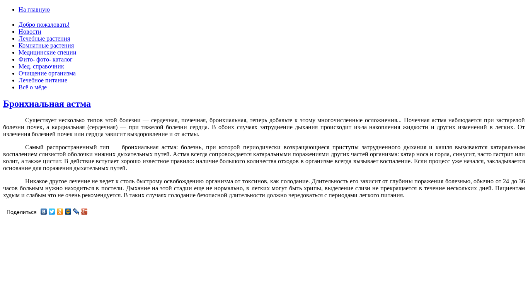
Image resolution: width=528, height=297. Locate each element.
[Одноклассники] (60, 212)
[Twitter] (52, 212)
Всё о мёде (33, 87)
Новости (30, 31)
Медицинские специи (48, 52)
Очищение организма (47, 73)
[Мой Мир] (68, 212)
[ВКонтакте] (44, 212)
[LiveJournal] (76, 212)
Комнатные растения (46, 45)
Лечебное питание (43, 80)
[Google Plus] (84, 212)
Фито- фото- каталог (46, 59)
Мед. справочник (41, 66)
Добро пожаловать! (44, 24)
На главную (34, 9)
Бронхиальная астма (47, 104)
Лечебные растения (44, 38)
